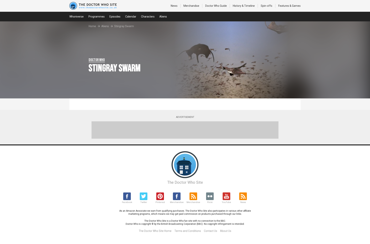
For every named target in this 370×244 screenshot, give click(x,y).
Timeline (244, 5)
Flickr (210, 202)
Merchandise (191, 5)
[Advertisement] (185, 130)
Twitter (143, 202)
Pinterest (160, 202)
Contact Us (210, 230)
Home (92, 26)
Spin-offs (266, 5)
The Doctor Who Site (185, 182)
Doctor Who (216, 5)
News (174, 5)
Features (289, 5)
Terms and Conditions (187, 230)
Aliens (163, 16)
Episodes (114, 16)
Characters (148, 16)
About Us (225, 230)
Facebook (127, 202)
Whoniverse (76, 16)
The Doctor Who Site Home (155, 230)
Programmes (96, 16)
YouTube (226, 202)
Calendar (130, 16)
